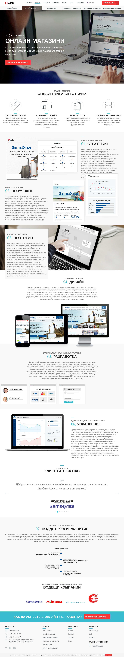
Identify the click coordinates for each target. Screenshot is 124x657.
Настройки (101, 655)
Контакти (80, 2)
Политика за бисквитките (74, 655)
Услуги (37, 2)
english (91, 2)
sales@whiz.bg (14, 630)
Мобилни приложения (72, 8)
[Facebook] (6, 648)
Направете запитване (17, 62)
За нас (64, 2)
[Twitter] (10, 648)
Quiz (90, 634)
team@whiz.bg (98, 646)
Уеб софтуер (52, 8)
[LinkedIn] (14, 648)
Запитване (109, 3)
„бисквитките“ (93, 655)
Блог (72, 2)
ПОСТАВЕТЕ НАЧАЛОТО (95, 617)
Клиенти (56, 2)
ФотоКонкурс (94, 630)
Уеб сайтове (12, 8)
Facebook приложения (112, 8)
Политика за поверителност (60, 655)
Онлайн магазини (32, 8)
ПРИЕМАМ (109, 655)
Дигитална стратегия (92, 8)
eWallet (91, 637)
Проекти (46, 2)
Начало (29, 2)
